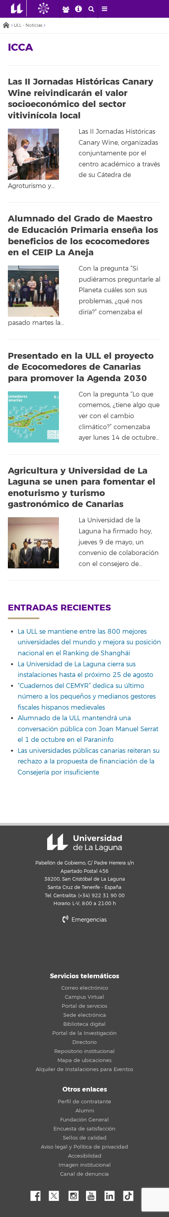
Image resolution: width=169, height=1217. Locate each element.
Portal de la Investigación (84, 1033)
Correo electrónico (84, 988)
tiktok (131, 1193)
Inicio (6, 26)
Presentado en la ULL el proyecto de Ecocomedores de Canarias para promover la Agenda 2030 (81, 367)
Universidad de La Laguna (84, 842)
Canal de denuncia (84, 1174)
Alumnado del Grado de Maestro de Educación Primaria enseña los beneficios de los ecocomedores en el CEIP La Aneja (83, 235)
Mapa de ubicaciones (84, 1060)
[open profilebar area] (66, 9)
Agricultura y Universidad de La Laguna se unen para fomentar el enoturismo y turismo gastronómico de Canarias (81, 487)
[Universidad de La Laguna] (49, 8)
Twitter (57, 1193)
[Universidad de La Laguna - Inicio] (19, 8)
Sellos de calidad (85, 1138)
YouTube (94, 1193)
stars (84, 947)
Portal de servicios (84, 1006)
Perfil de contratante (84, 1102)
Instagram (75, 1193)
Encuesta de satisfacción (84, 1129)
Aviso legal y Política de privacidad (84, 1147)
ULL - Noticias (28, 25)
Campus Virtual (84, 997)
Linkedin (112, 1193)
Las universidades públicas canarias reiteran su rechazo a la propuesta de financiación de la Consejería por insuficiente (89, 761)
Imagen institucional (85, 1165)
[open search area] (91, 9)
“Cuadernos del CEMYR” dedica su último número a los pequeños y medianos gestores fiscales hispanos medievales (87, 697)
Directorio (84, 1042)
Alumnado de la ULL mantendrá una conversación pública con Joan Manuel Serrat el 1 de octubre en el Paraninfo (88, 729)
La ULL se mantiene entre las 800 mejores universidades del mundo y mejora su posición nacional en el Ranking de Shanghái (89, 642)
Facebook (38, 1193)
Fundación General (84, 1120)
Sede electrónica (84, 1015)
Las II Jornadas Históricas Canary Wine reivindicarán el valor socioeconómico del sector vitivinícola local (80, 98)
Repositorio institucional (84, 1051)
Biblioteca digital (84, 1024)
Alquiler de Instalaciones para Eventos (84, 1069)
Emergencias (88, 919)
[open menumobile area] (104, 9)
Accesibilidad (84, 1156)
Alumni (84, 1111)
